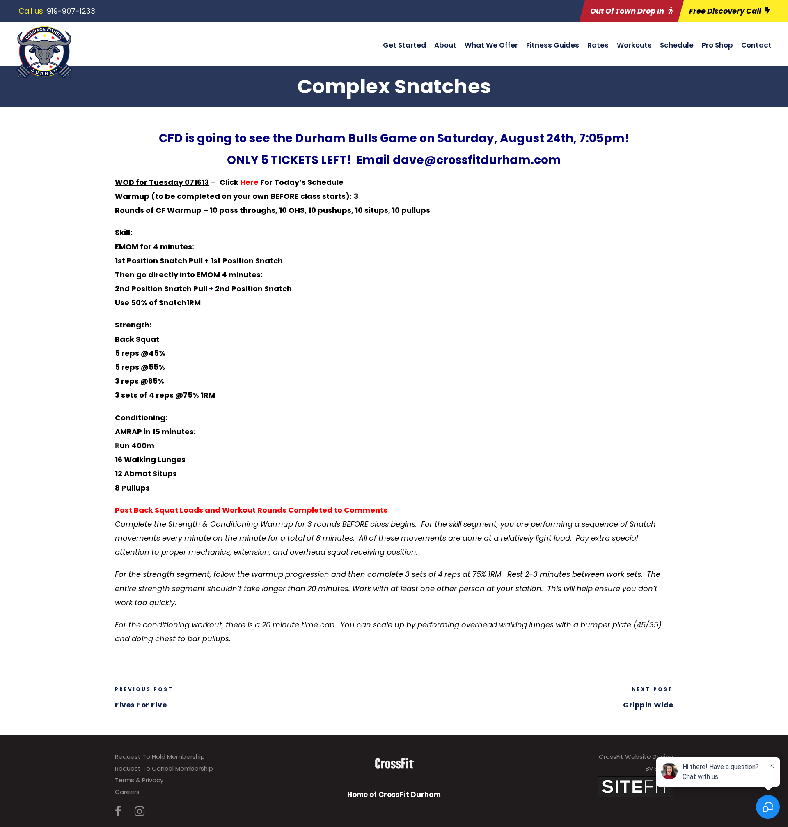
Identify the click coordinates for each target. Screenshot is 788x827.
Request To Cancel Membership (164, 768)
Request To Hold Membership (160, 756)
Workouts (634, 45)
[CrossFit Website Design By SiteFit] (635, 786)
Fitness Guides (552, 45)
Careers (127, 792)
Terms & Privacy (139, 780)
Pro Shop (717, 45)
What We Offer (491, 45)
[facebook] (118, 811)
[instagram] (139, 811)
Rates (598, 45)
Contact (756, 45)
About (445, 45)
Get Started (404, 45)
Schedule (677, 45)
